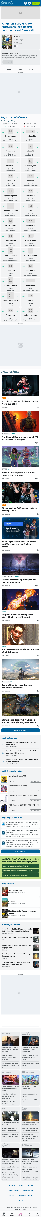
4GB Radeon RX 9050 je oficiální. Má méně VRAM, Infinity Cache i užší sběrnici (10, 1176)
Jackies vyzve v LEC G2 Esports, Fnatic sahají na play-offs (29, 1094)
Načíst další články (20, 730)
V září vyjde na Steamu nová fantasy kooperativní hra (16, 955)
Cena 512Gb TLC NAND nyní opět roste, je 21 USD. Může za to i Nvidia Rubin (17, 930)
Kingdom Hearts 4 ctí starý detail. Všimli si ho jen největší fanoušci (18, 615)
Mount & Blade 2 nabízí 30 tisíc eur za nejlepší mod (16, 947)
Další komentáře (20, 851)
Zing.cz (4, 950)
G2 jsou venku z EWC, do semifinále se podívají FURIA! (19, 509)
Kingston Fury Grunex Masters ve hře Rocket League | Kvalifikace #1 (18, 27)
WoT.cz (4, 939)
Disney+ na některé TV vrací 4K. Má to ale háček (10, 1168)
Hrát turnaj (8, 62)
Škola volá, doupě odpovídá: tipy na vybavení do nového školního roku (30, 1177)
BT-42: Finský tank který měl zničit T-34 (17, 937)
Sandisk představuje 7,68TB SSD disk (30, 1064)
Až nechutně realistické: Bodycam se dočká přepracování (9, 1096)
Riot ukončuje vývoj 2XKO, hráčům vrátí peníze (29, 1101)
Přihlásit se (35, 3)
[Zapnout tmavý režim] (29, 3)
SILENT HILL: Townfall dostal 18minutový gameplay (10, 1103)
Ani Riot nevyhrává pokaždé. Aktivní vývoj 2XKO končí (9, 1057)
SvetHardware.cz (7, 933)
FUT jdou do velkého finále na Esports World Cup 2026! (20, 402)
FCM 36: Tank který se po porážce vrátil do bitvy (9, 1129)
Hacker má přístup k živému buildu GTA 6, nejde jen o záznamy (10, 1088)
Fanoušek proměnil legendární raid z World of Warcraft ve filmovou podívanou (30, 1137)
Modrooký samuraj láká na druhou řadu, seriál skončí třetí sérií (10, 1050)
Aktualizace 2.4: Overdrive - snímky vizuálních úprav (10, 1135)
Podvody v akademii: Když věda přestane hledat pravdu (30, 1057)
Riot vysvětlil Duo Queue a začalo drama (29, 1087)
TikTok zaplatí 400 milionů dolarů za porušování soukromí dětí (16, 963)
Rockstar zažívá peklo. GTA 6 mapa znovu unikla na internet (18, 473)
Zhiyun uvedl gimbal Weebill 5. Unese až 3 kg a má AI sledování (30, 1161)
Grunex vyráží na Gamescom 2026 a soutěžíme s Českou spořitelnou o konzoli (19, 544)
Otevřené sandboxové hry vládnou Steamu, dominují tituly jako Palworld (19, 721)
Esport (8, 398)
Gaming (13, 433)
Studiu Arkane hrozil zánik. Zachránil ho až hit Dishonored (20, 650)
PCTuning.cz (6, 966)
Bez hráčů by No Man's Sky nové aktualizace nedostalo (17, 686)
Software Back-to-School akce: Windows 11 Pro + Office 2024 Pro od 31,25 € (30, 1169)
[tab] (9, 69)
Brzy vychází (8, 883)
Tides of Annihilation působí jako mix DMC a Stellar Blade (19, 581)
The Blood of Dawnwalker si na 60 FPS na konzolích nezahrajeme (20, 438)
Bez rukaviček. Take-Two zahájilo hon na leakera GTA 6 (10, 1065)
